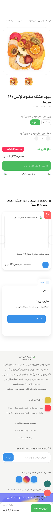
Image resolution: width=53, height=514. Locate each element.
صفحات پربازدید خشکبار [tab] (26, 423)
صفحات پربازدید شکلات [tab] (26, 430)
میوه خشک (9, 20)
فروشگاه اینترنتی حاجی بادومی (39, 20)
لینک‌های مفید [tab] (26, 438)
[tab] (44, 282)
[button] (26, 319)
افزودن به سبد (41, 508)
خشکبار (21, 20)
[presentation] (49, 239)
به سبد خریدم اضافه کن (36, 166)
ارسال (8, 457)
